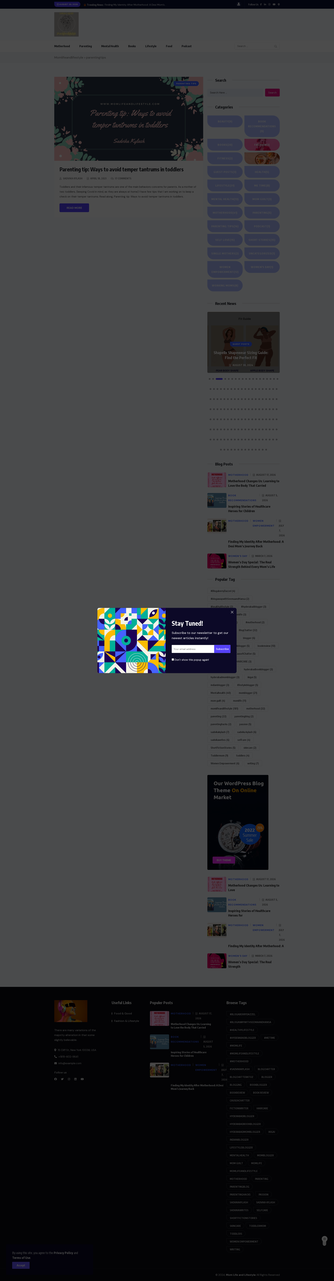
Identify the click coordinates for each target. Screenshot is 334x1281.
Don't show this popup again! (191, 660)
